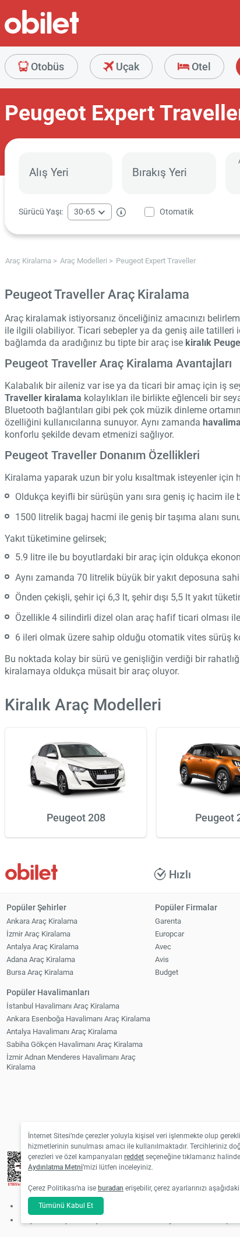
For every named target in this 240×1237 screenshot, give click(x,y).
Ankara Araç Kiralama (41, 921)
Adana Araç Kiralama (40, 959)
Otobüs (46, 66)
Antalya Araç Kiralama (42, 946)
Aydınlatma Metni (55, 1167)
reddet (134, 1157)
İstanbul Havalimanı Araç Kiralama (62, 1006)
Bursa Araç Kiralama (39, 972)
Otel (200, 66)
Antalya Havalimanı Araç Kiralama (61, 1031)
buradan (110, 1188)
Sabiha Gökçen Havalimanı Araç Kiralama (74, 1044)
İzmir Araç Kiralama (38, 933)
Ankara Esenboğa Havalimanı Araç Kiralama (78, 1018)
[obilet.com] (70, 32)
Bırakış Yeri (159, 172)
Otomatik (176, 211)
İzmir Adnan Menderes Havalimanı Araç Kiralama (71, 1062)
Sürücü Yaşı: (41, 211)
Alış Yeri (49, 172)
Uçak (126, 66)
